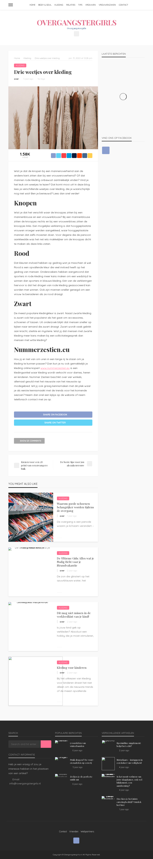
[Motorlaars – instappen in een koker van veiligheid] (108, 763)
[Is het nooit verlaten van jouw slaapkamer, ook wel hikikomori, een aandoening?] (108, 775)
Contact (123, 5)
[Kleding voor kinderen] (35, 681)
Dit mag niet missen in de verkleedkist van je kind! (74, 614)
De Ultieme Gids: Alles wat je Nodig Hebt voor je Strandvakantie (75, 561)
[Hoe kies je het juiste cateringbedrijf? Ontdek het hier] (108, 797)
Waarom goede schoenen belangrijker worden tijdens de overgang (75, 507)
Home (32, 5)
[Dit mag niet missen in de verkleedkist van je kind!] (30, 603)
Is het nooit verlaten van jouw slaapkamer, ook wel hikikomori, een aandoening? (129, 781)
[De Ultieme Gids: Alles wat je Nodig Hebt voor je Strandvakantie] (30, 548)
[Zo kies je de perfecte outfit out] (61, 775)
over (16, 79)
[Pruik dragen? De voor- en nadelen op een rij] (61, 758)
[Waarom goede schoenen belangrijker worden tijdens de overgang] (30, 517)
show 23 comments (30, 440)
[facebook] (76, 33)
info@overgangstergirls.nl (25, 783)
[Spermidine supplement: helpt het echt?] (108, 741)
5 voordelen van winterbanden (78, 744)
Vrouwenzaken (107, 5)
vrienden (73, 831)
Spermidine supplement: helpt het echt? (129, 744)
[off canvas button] (10, 5)
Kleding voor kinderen (72, 667)
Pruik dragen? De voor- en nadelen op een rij (82, 761)
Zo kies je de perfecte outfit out (81, 778)
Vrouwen (90, 5)
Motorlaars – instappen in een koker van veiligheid (130, 761)
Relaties (70, 5)
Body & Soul (44, 5)
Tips (80, 5)
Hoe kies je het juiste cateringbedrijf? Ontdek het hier (129, 801)
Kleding (58, 5)
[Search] (141, 5)
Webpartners (87, 831)
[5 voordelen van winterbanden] (61, 741)
